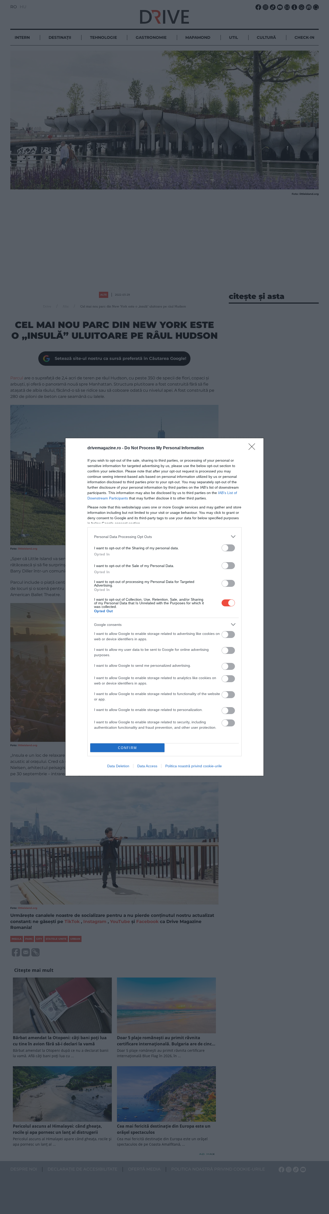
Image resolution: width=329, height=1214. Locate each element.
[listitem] (164, 536)
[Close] (253, 448)
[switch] (228, 547)
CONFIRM (127, 748)
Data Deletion (118, 766)
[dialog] (164, 607)
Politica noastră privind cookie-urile (193, 766)
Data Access (147, 766)
